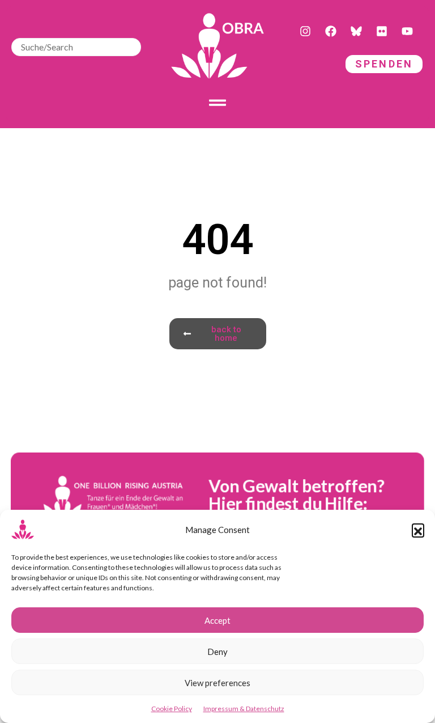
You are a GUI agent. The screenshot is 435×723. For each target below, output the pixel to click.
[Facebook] (330, 31)
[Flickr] (381, 31)
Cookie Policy (171, 708)
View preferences (217, 683)
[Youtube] (407, 31)
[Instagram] (305, 31)
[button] (418, 529)
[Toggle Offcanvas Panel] (217, 102)
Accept (217, 620)
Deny (217, 651)
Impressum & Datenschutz (243, 708)
